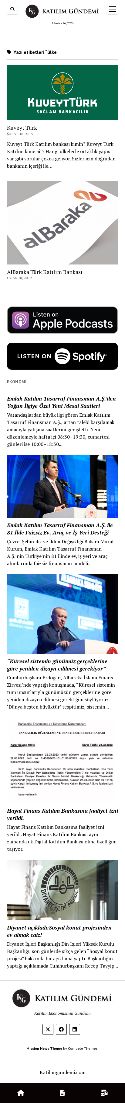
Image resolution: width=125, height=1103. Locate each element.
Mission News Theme (44, 1048)
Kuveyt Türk (22, 127)
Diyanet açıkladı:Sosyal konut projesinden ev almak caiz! (59, 931)
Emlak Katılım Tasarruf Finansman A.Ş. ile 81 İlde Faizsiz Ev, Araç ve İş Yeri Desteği (60, 528)
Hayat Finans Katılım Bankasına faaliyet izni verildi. (62, 814)
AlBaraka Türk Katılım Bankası (45, 271)
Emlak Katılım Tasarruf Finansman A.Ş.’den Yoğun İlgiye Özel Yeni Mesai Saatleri (61, 402)
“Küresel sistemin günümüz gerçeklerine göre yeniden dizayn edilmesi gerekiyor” (57, 664)
